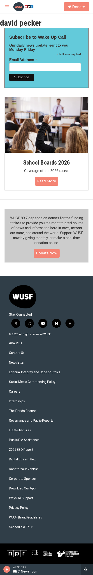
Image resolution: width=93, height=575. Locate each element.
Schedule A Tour (21, 527)
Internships (17, 401)
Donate (78, 7)
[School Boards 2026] (46, 125)
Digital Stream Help (22, 459)
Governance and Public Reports (31, 420)
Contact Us (17, 353)
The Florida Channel (23, 411)
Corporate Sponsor (22, 478)
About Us (15, 343)
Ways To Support (21, 498)
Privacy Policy (18, 507)
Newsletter (17, 362)
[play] (7, 569)
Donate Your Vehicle (23, 469)
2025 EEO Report (21, 449)
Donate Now (46, 253)
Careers (14, 391)
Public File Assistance (24, 440)
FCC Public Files (20, 430)
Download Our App (22, 488)
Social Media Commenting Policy (32, 382)
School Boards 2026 (46, 162)
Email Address (23, 59)
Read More (46, 181)
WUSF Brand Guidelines (25, 517)
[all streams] (87, 569)
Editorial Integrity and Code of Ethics (34, 372)
